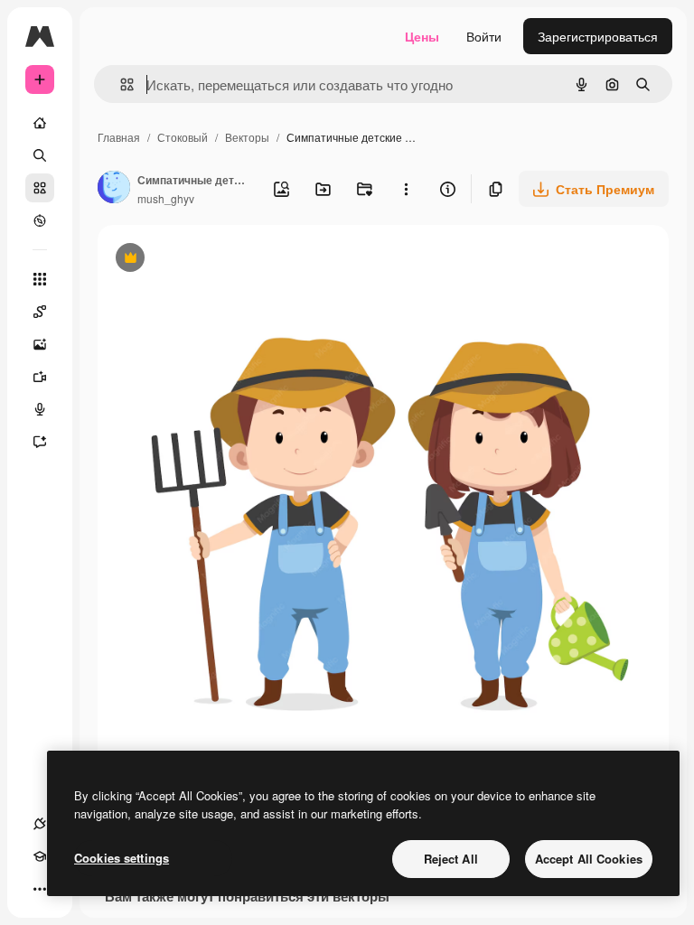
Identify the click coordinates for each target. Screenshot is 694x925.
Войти (484, 36)
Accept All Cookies (588, 858)
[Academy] (39, 856)
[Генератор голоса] (39, 409)
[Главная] (39, 122)
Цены (422, 36)
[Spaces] (39, 311)
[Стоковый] (39, 187)
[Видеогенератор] (39, 376)
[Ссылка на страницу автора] (114, 189)
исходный (218, 259)
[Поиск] (39, 155)
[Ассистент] (39, 441)
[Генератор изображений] (39, 344)
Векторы (247, 137)
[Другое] (39, 888)
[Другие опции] (406, 189)
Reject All (451, 858)
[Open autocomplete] (120, 84)
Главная (119, 137)
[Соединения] (39, 823)
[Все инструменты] (39, 279)
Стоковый (182, 137)
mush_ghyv (165, 198)
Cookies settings (121, 857)
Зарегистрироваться (598, 36)
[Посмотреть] (39, 220)
